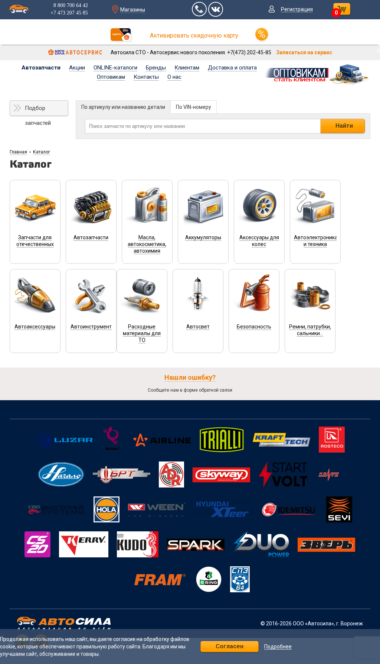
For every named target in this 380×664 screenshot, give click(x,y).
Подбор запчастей (38, 110)
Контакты (146, 77)
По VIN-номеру (193, 107)
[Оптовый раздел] (317, 73)
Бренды (156, 67)
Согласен (229, 646)
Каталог (41, 152)
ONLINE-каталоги (115, 67)
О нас (174, 77)
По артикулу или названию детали (123, 107)
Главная (18, 152)
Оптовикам (111, 77)
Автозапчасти (41, 67)
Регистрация (297, 9)
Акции (77, 67)
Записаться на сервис (304, 52)
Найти (344, 125)
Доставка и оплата (232, 67)
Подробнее (278, 647)
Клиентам (186, 67)
